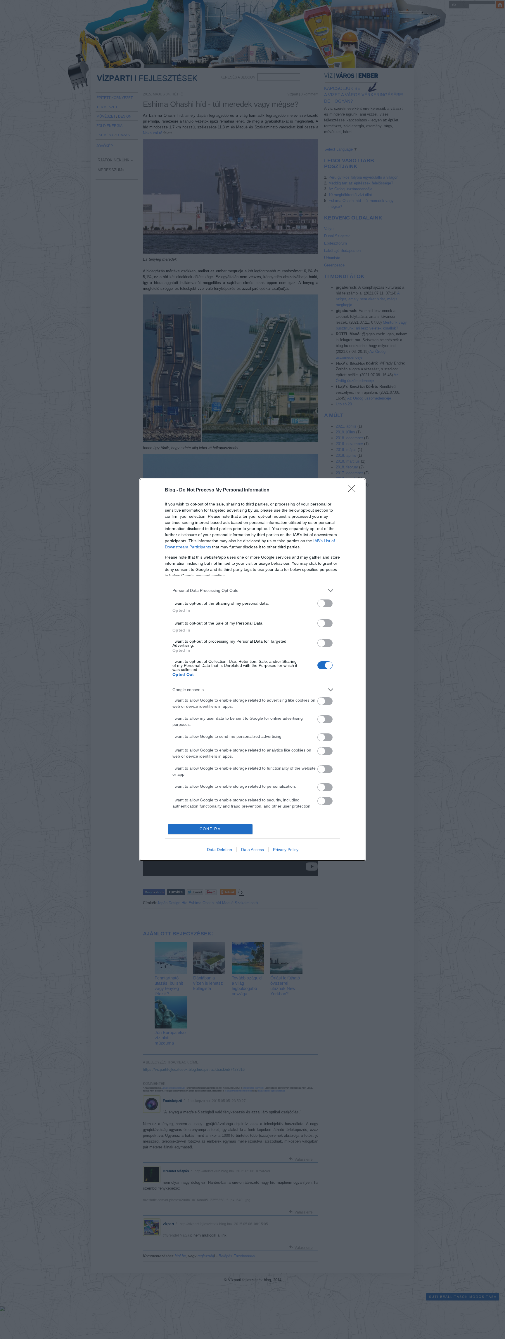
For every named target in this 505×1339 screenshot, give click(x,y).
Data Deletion (219, 849)
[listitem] (252, 590)
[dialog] (252, 669)
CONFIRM (210, 829)
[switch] (325, 603)
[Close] (353, 490)
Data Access (252, 849)
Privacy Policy (285, 849)
